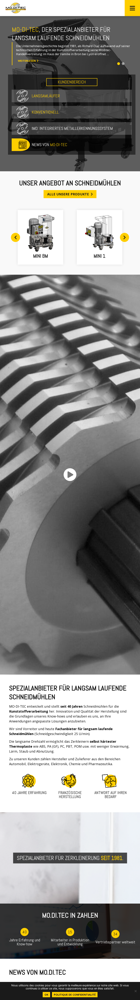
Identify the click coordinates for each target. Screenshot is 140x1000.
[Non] (135, 991)
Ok (46, 994)
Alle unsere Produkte (68, 194)
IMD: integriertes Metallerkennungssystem (72, 128)
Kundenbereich (72, 82)
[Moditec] (16, 8)
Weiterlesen (35, 58)
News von (49, 144)
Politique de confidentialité (75, 994)
